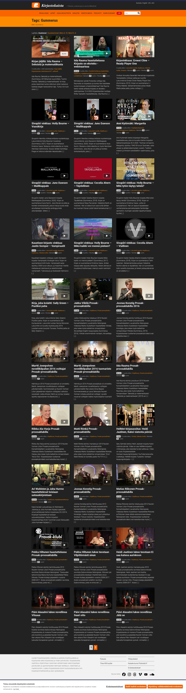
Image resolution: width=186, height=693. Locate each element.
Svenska (139, 3)
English (144, 3)
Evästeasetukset (114, 686)
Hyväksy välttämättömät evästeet (165, 686)
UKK (152, 3)
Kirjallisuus (44, 13)
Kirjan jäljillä (58, 69)
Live (119, 13)
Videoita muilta (86, 13)
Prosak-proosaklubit (103, 310)
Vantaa (134, 436)
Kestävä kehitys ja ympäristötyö (98, 71)
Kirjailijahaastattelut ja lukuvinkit (91, 73)
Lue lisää (16, 689)
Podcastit (98, 13)
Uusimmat (42, 33)
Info (149, 3)
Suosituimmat (53, 33)
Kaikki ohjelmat (109, 13)
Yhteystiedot (133, 659)
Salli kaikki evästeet (136, 686)
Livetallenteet (78, 76)
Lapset (52, 13)
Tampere (123, 70)
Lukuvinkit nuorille (131, 68)
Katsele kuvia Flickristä (137, 663)
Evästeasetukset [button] (134, 668)
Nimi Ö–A (72, 33)
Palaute (103, 659)
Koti (35, 13)
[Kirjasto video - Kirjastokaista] (36, 5)
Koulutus (76, 13)
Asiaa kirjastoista (64, 13)
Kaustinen (61, 250)
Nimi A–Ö (63, 33)
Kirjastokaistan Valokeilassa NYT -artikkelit (45, 71)
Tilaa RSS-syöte (106, 663)
